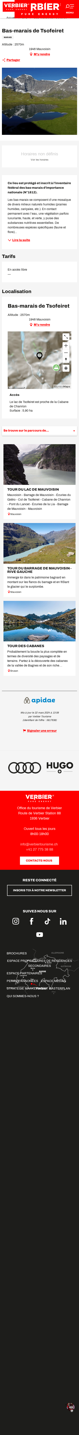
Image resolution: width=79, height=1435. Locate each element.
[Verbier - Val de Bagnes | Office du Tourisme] (39, 9)
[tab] (36, 430)
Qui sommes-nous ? (23, 996)
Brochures (17, 953)
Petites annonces (22, 981)
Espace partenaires (24, 973)
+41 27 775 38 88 (39, 849)
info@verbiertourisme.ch (39, 844)
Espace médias (53, 981)
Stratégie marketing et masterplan (38, 988)
